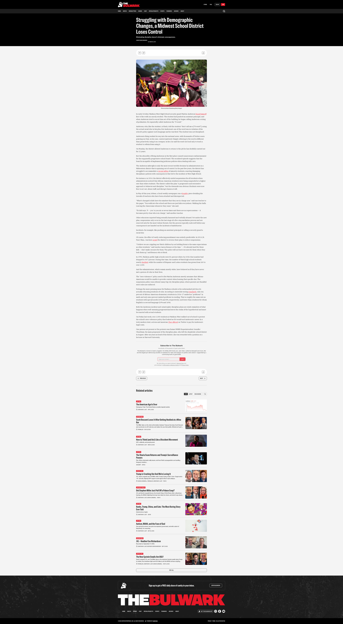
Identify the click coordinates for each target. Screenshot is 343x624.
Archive (176, 11)
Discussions (197, 394)
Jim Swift (138, 465)
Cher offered (173, 322)
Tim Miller (140, 429)
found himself (201, 114)
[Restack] (143, 52)
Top (186, 394)
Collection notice (220, 621)
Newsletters (132, 11)
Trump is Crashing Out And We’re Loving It (153, 474)
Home (119, 11)
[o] (196, 423)
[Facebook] (219, 611)
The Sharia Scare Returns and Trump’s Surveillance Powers (157, 456)
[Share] (203, 52)
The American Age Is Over (146, 404)
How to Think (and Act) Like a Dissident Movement (157, 439)
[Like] (139, 52)
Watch (125, 11)
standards (192, 292)
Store (205, 4)
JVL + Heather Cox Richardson (148, 541)
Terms (213, 621)
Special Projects (153, 11)
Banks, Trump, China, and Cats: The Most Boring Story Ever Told (158, 508)
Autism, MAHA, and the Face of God (150, 523)
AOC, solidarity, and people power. (145, 442)
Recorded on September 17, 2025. (145, 544)
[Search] (224, 11)
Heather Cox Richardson (154, 546)
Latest (190, 394)
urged (155, 240)
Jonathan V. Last (142, 409)
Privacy (210, 621)
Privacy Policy (185, 365)
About (182, 11)
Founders (169, 11)
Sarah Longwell (142, 481)
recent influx (163, 171)
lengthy (185, 193)
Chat (145, 11)
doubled (145, 262)
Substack (155, 621)
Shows (140, 11)
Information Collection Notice (171, 365)
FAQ (211, 4)
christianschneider (141, 40)
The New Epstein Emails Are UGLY (149, 556)
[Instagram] (215, 611)
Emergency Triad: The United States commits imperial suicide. (153, 407)
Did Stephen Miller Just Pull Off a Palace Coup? (155, 490)
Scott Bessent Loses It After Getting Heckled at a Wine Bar (158, 421)
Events (162, 11)
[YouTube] (223, 611)
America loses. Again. (142, 512)
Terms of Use (180, 363)
